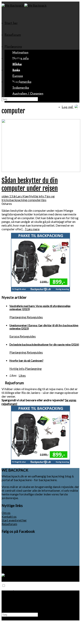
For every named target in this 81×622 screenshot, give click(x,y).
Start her (11, 23)
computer (34, 200)
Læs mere (33, 229)
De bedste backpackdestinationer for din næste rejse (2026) (44, 344)
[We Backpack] (13, 5)
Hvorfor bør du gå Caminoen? (26, 360)
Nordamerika (21, 82)
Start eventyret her (14, 520)
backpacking (18, 200)
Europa (17, 76)
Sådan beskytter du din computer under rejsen (30, 184)
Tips (8, 70)
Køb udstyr (12, 82)
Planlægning (13, 46)
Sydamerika (20, 87)
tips (43, 200)
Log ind (68, 107)
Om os (6, 513)
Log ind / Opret (16, 607)
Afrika (16, 64)
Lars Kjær (22, 196)
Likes (22, 375)
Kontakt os (9, 516)
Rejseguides (13, 58)
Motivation (20, 52)
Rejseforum (13, 35)
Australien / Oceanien (27, 93)
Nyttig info (36, 196)
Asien (16, 70)
